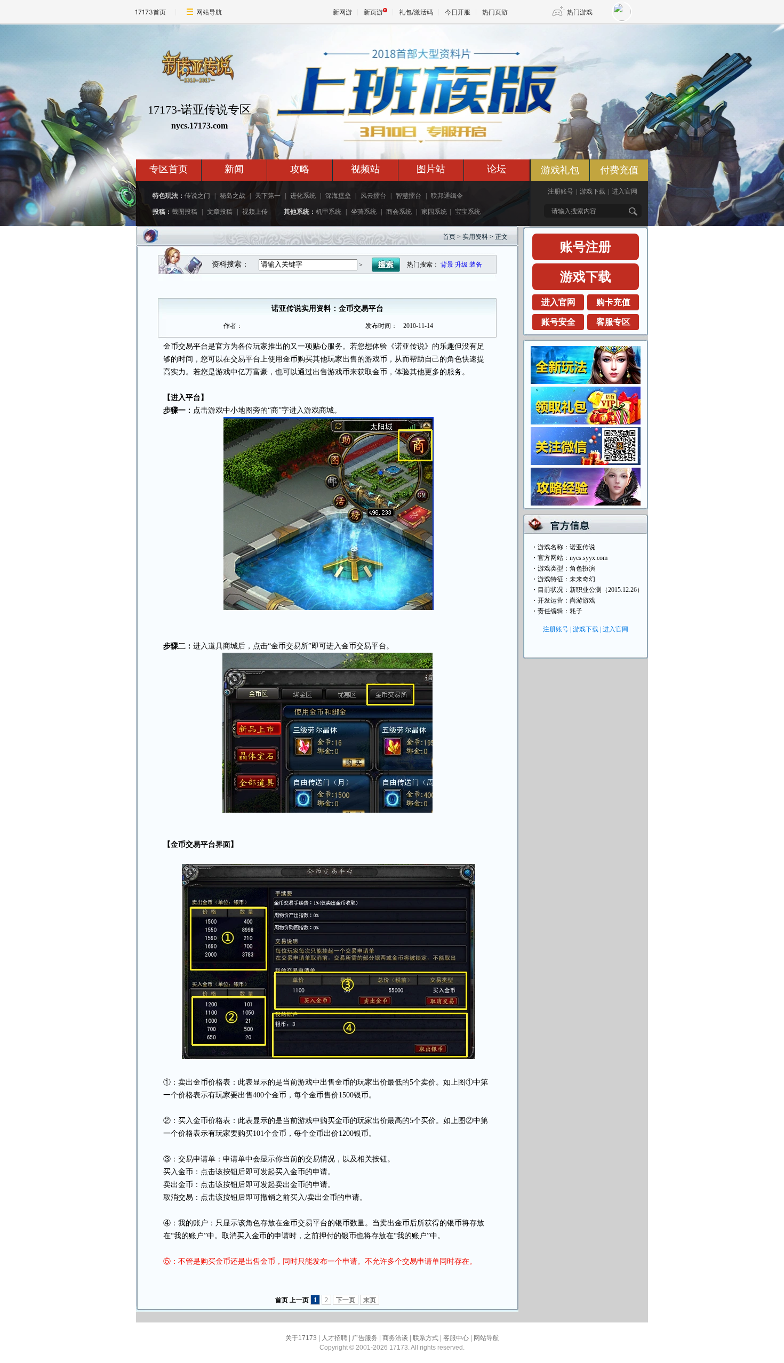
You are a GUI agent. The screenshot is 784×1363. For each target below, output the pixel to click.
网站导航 (209, 12)
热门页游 (495, 12)
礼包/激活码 (416, 12)
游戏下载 (592, 191)
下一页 (345, 1300)
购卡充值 (613, 302)
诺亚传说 (582, 547)
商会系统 (399, 211)
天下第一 (268, 195)
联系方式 (425, 1338)
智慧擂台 (408, 195)
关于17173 (301, 1338)
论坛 (496, 169)
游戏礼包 (560, 170)
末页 (369, 1300)
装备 (475, 264)
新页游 (373, 12)
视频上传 (255, 211)
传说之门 (197, 195)
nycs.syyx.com (588, 558)
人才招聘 (334, 1338)
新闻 (234, 169)
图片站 (431, 169)
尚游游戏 (582, 600)
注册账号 (560, 191)
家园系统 (434, 211)
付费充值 (619, 170)
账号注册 (585, 247)
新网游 (342, 12)
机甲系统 (328, 211)
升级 (461, 264)
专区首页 (168, 169)
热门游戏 (580, 12)
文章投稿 (220, 211)
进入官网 (624, 191)
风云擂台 (373, 195)
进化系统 (303, 195)
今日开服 (457, 12)
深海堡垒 (338, 195)
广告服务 (365, 1338)
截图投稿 (184, 211)
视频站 (365, 169)
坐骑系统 (364, 211)
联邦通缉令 (447, 195)
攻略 (299, 169)
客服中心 (456, 1338)
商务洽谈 (395, 1338)
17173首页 (150, 12)
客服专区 (613, 321)
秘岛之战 (232, 195)
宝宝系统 (468, 211)
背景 (447, 264)
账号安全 (558, 321)
